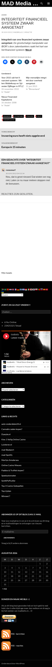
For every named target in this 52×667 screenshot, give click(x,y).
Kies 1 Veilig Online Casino (13, 439)
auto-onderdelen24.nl (11, 424)
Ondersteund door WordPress (13, 663)
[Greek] (21, 289)
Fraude (30, 116)
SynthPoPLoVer (8, 480)
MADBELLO (18, 32)
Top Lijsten (6, 491)
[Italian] (28, 289)
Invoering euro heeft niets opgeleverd (23, 134)
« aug (4, 588)
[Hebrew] (23, 289)
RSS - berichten (18, 634)
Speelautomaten (8, 475)
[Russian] (41, 289)
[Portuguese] (39, 289)
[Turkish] (47, 289)
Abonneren (9, 538)
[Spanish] (44, 289)
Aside (4, 15)
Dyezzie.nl (6, 434)
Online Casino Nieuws (11, 465)
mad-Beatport (7, 450)
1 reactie (28, 32)
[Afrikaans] (2, 289)
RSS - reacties (17, 645)
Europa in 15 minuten (13, 145)
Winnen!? (5, 496)
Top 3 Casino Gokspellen (12, 486)
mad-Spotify (6, 455)
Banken (7, 116)
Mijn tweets (6, 273)
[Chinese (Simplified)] (8, 289)
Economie (18, 116)
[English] (13, 289)
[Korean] (34, 289)
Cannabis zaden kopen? (11, 429)
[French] (15, 289)
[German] (18, 289)
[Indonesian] (26, 289)
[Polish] (36, 289)
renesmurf (10, 170)
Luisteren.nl (6, 444)
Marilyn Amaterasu (10, 460)
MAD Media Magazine (19, 3)
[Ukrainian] (2, 292)
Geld (39, 116)
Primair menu (48, 3)
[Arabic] (5, 289)
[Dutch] (10, 289)
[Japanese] (31, 289)
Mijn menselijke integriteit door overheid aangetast (36, 80)
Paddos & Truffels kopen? (12, 470)
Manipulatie (9, 120)
